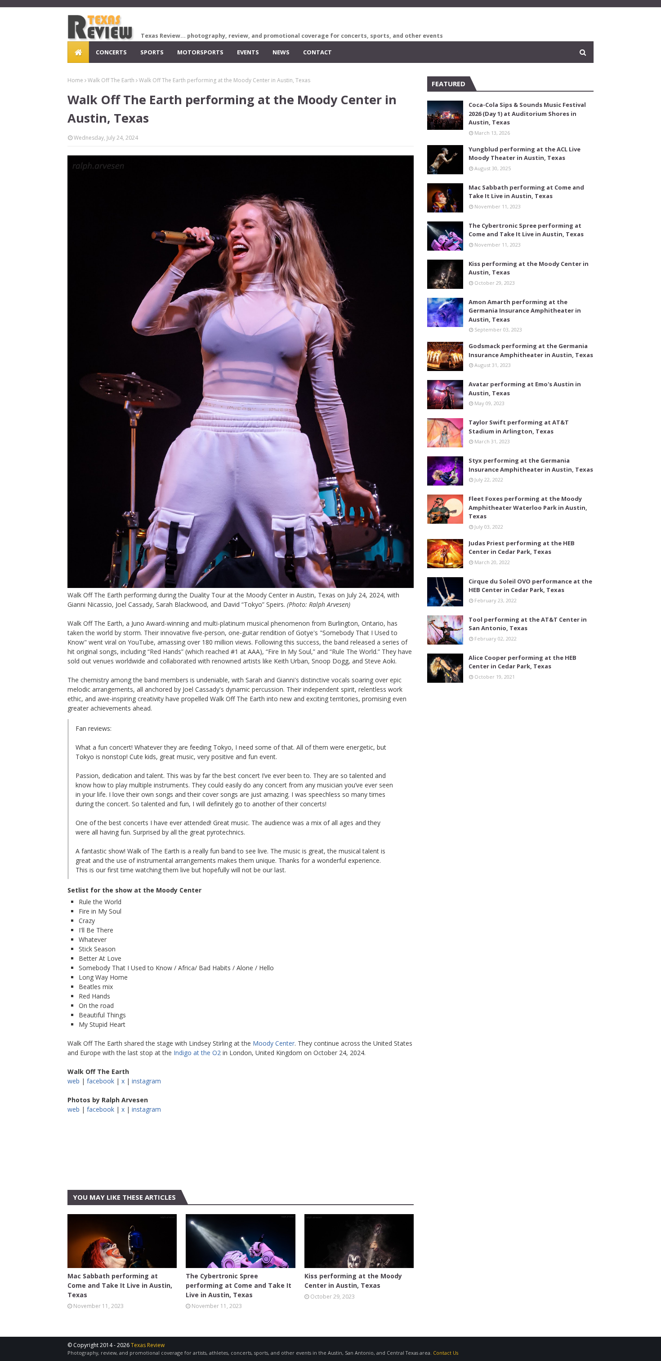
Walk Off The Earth (111, 80)
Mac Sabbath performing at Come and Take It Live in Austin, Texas (119, 1285)
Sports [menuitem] (152, 52)
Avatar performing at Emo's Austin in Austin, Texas (525, 388)
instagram (146, 1081)
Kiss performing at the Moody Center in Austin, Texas (353, 1281)
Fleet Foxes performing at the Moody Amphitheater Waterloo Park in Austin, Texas (528, 507)
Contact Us (445, 1352)
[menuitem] (78, 52)
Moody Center (274, 1043)
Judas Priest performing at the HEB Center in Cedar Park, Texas (522, 547)
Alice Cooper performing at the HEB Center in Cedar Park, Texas (522, 662)
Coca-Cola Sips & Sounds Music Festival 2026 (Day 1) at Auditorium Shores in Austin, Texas (527, 113)
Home (75, 80)
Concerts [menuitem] (111, 52)
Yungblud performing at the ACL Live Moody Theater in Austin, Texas (525, 153)
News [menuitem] (281, 52)
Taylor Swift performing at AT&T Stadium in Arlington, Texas (519, 426)
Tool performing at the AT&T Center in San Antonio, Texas (528, 623)
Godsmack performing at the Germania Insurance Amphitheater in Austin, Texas (531, 350)
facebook (100, 1081)
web (73, 1081)
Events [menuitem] (248, 52)
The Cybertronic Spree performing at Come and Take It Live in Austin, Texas (238, 1285)
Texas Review (148, 1345)
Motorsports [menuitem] (200, 52)
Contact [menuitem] (317, 52)
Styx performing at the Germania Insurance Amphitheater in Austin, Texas (531, 464)
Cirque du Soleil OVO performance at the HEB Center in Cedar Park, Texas (530, 585)
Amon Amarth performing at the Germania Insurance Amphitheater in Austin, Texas (525, 310)
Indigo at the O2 (197, 1052)
